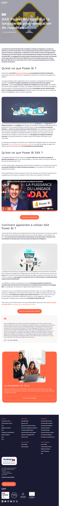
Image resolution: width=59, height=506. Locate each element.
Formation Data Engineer (46, 425)
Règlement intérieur (6, 427)
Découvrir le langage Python (27, 434)
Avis (3, 425)
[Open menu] (56, 3)
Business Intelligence (22, 73)
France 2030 (44, 444)
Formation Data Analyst (46, 421)
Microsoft (12, 75)
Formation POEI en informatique (28, 432)
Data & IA (3, 14)
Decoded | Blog (24, 421)
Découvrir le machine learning (28, 425)
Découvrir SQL (24, 437)
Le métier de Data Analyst (27, 430)
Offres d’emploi (24, 446)
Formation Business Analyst (47, 432)
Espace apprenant (8, 484)
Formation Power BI (45, 427)
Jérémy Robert (11, 32)
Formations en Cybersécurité (47, 437)
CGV (3, 439)
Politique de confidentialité (8, 432)
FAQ (3, 430)
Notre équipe (24, 444)
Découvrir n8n (24, 423)
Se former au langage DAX (29, 217)
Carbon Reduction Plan (46, 446)
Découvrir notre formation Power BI (29, 311)
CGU (3, 437)
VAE (42, 453)
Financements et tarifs (7, 423)
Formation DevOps (45, 430)
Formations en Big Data (46, 434)
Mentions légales (5, 434)
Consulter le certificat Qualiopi (8, 477)
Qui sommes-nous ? (6, 421)
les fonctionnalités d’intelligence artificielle (21, 144)
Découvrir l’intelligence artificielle (29, 427)
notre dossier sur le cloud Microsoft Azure (23, 304)
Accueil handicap (45, 451)
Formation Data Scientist (46, 423)
